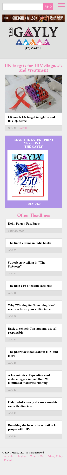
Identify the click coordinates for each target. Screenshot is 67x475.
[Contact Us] (39, 42)
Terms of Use (37, 456)
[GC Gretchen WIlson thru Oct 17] (33, 18)
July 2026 (33, 203)
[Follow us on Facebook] (19, 42)
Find (48, 6)
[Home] (33, 31)
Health (22, 128)
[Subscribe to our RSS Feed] (33, 42)
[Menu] (61, 4)
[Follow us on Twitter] (26, 42)
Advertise (9, 456)
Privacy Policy (55, 456)
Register (22, 456)
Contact (8, 460)
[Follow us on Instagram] (46, 42)
